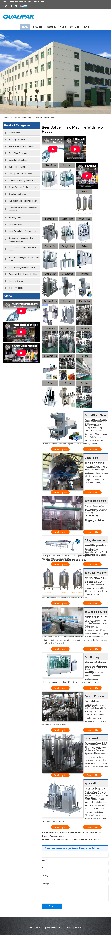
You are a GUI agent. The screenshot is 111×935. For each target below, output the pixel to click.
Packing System (16, 281)
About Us (51, 27)
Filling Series (50, 165)
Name (45, 852)
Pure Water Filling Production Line (23, 231)
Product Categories (17, 125)
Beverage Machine (17, 139)
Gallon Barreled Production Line (22, 187)
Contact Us (92, 449)
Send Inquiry (60, 449)
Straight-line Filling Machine (21, 180)
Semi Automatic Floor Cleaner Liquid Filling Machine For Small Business (73, 840)
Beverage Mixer (16, 224)
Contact (74, 27)
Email (44, 860)
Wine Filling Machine (17, 167)
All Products (68, 383)
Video (63, 27)
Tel (43, 868)
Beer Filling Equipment (18, 153)
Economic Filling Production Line (23, 274)
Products (37, 27)
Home (25, 27)
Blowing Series (50, 301)
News (86, 27)
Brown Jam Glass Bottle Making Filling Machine (24, 2)
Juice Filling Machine (18, 160)
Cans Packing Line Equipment (22, 267)
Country (45, 876)
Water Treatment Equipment (21, 146)
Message (46, 884)
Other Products (16, 288)
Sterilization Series (17, 194)
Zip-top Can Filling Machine (20, 174)
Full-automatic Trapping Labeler (23, 201)
